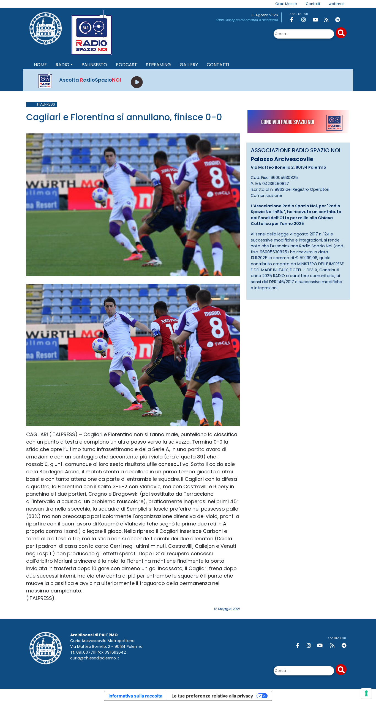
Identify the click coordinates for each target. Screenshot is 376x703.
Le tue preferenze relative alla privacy (212, 696)
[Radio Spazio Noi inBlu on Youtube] (317, 20)
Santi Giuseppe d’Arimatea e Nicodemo (247, 20)
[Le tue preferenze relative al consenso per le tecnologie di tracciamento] (366, 693)
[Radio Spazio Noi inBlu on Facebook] (295, 20)
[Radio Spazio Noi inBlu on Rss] (329, 20)
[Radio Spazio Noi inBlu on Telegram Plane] (340, 20)
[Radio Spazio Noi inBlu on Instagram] (306, 20)
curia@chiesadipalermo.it (94, 658)
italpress (46, 104)
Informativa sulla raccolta (135, 696)
